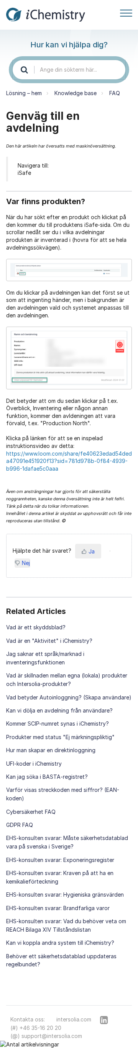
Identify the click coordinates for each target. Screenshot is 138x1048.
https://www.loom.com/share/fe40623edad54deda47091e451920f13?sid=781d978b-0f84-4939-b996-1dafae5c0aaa (69, 461)
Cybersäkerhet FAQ (31, 811)
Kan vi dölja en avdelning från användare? (59, 710)
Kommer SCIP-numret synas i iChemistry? (57, 723)
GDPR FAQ (19, 825)
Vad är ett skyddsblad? (36, 627)
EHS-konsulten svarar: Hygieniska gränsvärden (65, 894)
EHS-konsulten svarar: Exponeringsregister (60, 860)
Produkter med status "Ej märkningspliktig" (60, 737)
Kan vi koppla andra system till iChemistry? (60, 942)
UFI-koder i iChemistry (34, 763)
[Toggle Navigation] (126, 11)
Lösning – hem (24, 93)
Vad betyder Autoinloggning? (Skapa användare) (68, 697)
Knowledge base (75, 93)
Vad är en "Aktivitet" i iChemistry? (49, 640)
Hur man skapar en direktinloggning (50, 750)
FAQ (114, 93)
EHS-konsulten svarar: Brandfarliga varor (58, 908)
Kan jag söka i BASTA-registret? (47, 776)
